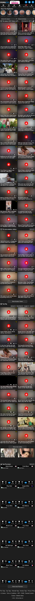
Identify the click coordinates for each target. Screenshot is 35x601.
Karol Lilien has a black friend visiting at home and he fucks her (8, 116)
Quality (25, 306)
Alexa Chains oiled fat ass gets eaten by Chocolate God (26, 171)
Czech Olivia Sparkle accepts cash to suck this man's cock (8, 129)
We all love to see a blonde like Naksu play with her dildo (26, 401)
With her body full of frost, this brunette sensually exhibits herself (26, 143)
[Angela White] (21, 491)
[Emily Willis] (4, 510)
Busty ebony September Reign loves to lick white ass (26, 102)
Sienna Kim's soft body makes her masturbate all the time (26, 157)
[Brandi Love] (4, 530)
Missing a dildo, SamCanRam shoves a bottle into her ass (26, 283)
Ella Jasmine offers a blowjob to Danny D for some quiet (8, 212)
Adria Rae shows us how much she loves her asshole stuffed (8, 33)
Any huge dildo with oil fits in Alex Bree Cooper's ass (26, 296)
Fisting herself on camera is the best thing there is (7, 283)
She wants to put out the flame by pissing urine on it (8, 296)
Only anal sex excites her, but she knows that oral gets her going (26, 184)
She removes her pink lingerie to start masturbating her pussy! (26, 442)
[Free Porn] (4, 2)
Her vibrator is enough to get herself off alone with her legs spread (8, 428)
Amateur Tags (23, 590)
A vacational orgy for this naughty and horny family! (25, 212)
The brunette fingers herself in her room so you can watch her (8, 401)
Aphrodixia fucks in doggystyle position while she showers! (8, 242)
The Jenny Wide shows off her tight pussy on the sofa (8, 387)
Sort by (31, 229)
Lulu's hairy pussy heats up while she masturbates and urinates (25, 242)
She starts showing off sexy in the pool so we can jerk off (8, 414)
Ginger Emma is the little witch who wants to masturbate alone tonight (26, 332)
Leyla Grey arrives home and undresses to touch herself (25, 414)
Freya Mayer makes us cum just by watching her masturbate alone (7, 373)
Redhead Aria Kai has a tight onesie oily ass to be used (7, 157)
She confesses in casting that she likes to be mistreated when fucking (8, 184)
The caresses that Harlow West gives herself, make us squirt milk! (26, 373)
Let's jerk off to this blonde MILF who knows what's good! (8, 442)
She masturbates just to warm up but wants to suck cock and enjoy (8, 102)
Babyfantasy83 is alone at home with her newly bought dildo (25, 88)
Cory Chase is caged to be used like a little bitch (7, 171)
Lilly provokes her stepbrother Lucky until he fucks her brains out (8, 47)
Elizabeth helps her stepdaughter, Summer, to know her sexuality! (25, 198)
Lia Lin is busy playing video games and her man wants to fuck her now (8, 88)
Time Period (19, 306)
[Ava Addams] (21, 570)
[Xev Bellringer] (4, 550)
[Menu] (33, 2)
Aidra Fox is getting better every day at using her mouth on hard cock (25, 129)
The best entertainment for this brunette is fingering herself (26, 269)
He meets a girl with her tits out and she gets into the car (26, 116)
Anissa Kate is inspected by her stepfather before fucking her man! (8, 226)
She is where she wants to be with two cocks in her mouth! (8, 143)
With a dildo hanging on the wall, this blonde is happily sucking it (7, 269)
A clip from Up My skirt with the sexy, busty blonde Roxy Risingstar (7, 346)
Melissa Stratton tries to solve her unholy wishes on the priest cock (8, 198)
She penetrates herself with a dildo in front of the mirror (8, 255)
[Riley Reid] (4, 490)
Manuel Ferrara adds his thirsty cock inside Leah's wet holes (26, 226)
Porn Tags (2, 590)
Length (31, 306)
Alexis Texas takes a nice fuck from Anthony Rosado (26, 61)
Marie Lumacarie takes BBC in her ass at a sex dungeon (26, 33)
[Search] (26, 2)
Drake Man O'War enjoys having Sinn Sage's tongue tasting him (25, 47)
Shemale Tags (15, 590)
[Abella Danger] (4, 471)
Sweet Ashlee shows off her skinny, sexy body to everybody (7, 332)
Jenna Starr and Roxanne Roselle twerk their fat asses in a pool (8, 75)
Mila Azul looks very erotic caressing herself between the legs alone (26, 359)
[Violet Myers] (21, 471)
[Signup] (29, 2)
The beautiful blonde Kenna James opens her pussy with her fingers (25, 346)
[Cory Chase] (21, 530)
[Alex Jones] (21, 549)
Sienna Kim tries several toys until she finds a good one (25, 75)
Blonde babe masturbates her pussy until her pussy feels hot (26, 428)
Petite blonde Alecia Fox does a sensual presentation (26, 318)
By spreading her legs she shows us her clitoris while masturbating (25, 387)
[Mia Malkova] (21, 510)
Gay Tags (8, 590)
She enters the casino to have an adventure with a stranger (8, 61)
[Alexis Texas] (4, 570)
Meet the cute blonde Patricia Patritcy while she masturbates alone (8, 318)
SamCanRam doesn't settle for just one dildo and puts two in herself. (26, 255)
